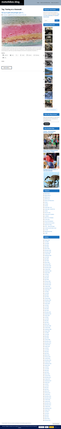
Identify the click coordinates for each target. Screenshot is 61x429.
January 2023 (47, 298)
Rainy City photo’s (55, 2)
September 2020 (48, 329)
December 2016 (48, 396)
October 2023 (47, 286)
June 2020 (47, 334)
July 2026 (47, 241)
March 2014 (47, 418)
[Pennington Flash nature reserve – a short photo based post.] (51, 180)
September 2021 (48, 314)
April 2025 (47, 260)
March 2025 (47, 262)
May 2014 (47, 415)
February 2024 (47, 281)
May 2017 (47, 387)
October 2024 (47, 269)
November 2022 (48, 300)
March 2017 (47, 391)
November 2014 (48, 405)
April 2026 (47, 247)
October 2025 (47, 253)
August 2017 (47, 382)
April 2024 (47, 279)
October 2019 (47, 344)
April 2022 (47, 310)
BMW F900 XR (47, 195)
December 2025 (48, 250)
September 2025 (48, 255)
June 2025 (47, 257)
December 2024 (48, 265)
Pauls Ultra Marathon (49, 221)
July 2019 (47, 348)
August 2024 (47, 272)
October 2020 (47, 327)
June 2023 (47, 293)
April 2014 (47, 417)
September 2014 (48, 408)
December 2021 (48, 312)
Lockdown (47, 216)
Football (46, 204)
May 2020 (47, 336)
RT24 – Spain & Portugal (49, 226)
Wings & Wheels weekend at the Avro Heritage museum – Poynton (50, 151)
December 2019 (48, 341)
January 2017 (47, 394)
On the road (24, 15)
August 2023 (47, 290)
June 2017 (47, 386)
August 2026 (47, 240)
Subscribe (47, 124)
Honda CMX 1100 (48, 207)
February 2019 (47, 356)
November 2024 (48, 267)
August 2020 (47, 331)
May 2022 (47, 308)
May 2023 (47, 295)
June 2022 (47, 307)
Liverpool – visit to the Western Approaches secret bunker (49, 132)
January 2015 (47, 401)
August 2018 (47, 365)
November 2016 (48, 398)
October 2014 (47, 406)
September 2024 (48, 271)
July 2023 (47, 291)
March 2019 (47, 355)
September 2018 (48, 363)
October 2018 (47, 362)
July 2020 (47, 332)
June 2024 (47, 276)
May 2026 (47, 245)
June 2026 (47, 243)
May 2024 (47, 278)
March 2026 (47, 248)
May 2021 (47, 320)
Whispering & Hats (48, 231)
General (19, 15)
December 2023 (48, 283)
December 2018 (48, 360)
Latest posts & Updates (49, 214)
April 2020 (47, 338)
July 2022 (47, 305)
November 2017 (48, 377)
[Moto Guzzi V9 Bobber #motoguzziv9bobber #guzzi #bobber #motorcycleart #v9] (49, 31)
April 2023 (47, 296)
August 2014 (47, 410)
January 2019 (47, 358)
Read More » (7, 67)
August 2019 (47, 346)
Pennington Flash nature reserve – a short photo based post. (50, 170)
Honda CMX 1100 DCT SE (50, 209)
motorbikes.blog (10, 2)
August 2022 (47, 303)
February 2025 (47, 264)
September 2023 (48, 288)
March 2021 (47, 324)
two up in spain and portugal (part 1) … (13, 13)
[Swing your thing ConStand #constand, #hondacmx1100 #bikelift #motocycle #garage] (49, 104)
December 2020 (48, 326)
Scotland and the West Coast (50, 228)
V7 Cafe (46, 229)
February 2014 (47, 420)
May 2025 (47, 259)
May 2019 (47, 351)
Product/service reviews (49, 223)
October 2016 (47, 399)
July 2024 (47, 274)
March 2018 (47, 374)
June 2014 (47, 413)
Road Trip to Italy (48, 224)
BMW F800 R (47, 193)
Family (16, 15)
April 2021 (47, 322)
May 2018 (47, 370)
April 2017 (47, 389)
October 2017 (47, 379)
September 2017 (48, 380)
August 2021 (47, 315)
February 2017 (47, 392)
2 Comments (5, 15)
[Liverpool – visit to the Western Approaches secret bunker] (51, 142)
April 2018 (47, 372)
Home (38, 2)
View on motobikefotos (51, 109)
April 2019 (47, 353)
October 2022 (47, 302)
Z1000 (46, 233)
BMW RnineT (12, 15)
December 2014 (48, 403)
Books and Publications (45, 2)
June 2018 (47, 368)
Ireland (46, 211)
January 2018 (47, 375)
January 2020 (47, 339)
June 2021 (47, 319)
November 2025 (48, 252)
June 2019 (47, 350)
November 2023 (48, 284)
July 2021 (47, 317)
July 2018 (47, 367)
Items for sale (47, 212)
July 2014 (47, 411)
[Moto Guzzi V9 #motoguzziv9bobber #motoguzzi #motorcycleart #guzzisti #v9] (49, 39)
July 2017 (47, 384)
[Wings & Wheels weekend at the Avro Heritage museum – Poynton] (51, 161)
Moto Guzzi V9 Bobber (49, 217)
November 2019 (48, 343)
